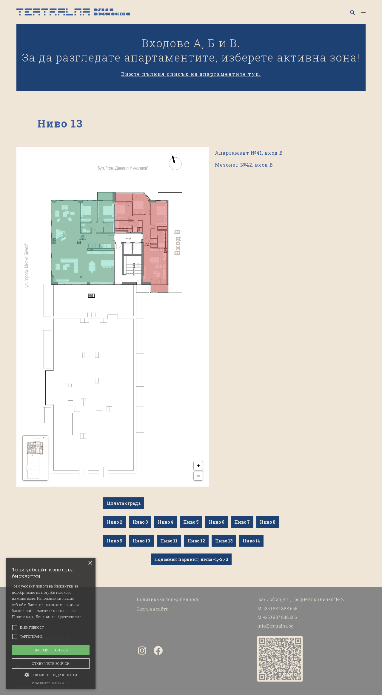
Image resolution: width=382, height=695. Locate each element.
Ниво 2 (114, 522)
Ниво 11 (168, 541)
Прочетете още (69, 616)
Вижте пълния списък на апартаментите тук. (191, 74)
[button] (51, 674)
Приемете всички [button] (51, 650)
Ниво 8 (267, 522)
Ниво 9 (114, 541)
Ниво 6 (216, 522)
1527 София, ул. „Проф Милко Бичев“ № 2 (300, 599)
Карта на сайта (152, 609)
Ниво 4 (165, 522)
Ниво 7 (242, 522)
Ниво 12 (196, 541)
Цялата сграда (124, 503)
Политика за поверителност (168, 599)
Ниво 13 (223, 541)
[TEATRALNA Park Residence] (73, 11)
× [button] (90, 563)
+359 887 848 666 (280, 617)
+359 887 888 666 (280, 608)
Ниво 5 (191, 522)
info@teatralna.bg (275, 626)
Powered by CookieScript (51, 683)
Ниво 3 (140, 522)
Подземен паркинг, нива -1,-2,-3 (191, 559)
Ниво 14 (251, 541)
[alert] (51, 623)
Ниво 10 (141, 541)
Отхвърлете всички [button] (51, 663)
